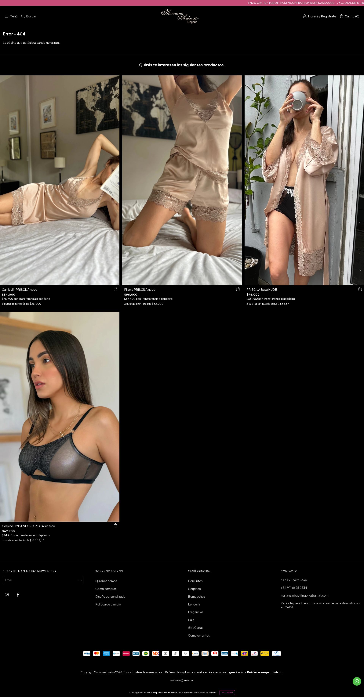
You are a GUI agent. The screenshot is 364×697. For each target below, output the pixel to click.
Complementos (199, 635)
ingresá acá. (235, 672)
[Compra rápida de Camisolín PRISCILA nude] (115, 289)
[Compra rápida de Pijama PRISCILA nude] (238, 289)
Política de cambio (108, 604)
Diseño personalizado (110, 596)
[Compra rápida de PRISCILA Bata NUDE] (360, 289)
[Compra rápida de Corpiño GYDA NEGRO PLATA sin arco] (115, 525)
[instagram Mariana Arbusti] (7, 594)
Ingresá (313, 16)
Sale (191, 620)
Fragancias (195, 612)
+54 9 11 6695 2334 (294, 588)
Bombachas (196, 596)
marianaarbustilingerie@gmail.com (304, 595)
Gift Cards (195, 628)
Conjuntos (195, 581)
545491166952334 (294, 580)
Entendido (227, 693)
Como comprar (105, 589)
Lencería (194, 604)
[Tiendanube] (182, 680)
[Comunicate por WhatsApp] (357, 681)
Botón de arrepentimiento (265, 672)
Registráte (328, 16)
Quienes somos (106, 581)
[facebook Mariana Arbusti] (18, 594)
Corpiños (194, 589)
